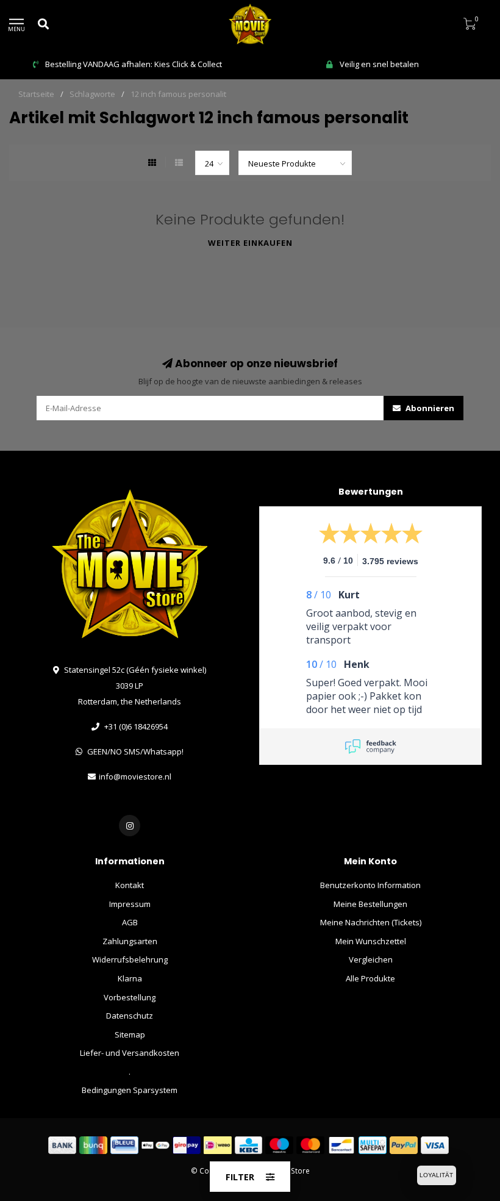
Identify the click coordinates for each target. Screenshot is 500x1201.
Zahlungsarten (129, 941)
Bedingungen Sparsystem (129, 1089)
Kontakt (129, 885)
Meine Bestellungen (370, 903)
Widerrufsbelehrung (130, 959)
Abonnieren (429, 408)
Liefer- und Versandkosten (129, 1052)
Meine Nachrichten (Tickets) (370, 922)
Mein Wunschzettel (370, 941)
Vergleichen (371, 959)
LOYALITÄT (436, 1175)
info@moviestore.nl (135, 776)
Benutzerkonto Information (370, 885)
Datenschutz (129, 1015)
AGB (130, 922)
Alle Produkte (370, 978)
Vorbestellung (129, 997)
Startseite (36, 93)
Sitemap (130, 1034)
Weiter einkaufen (250, 242)
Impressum (130, 903)
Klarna (130, 978)
